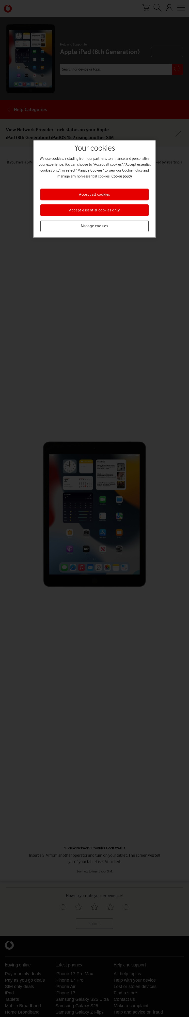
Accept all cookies (94, 194)
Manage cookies (94, 226)
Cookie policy (121, 176)
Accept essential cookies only (94, 210)
